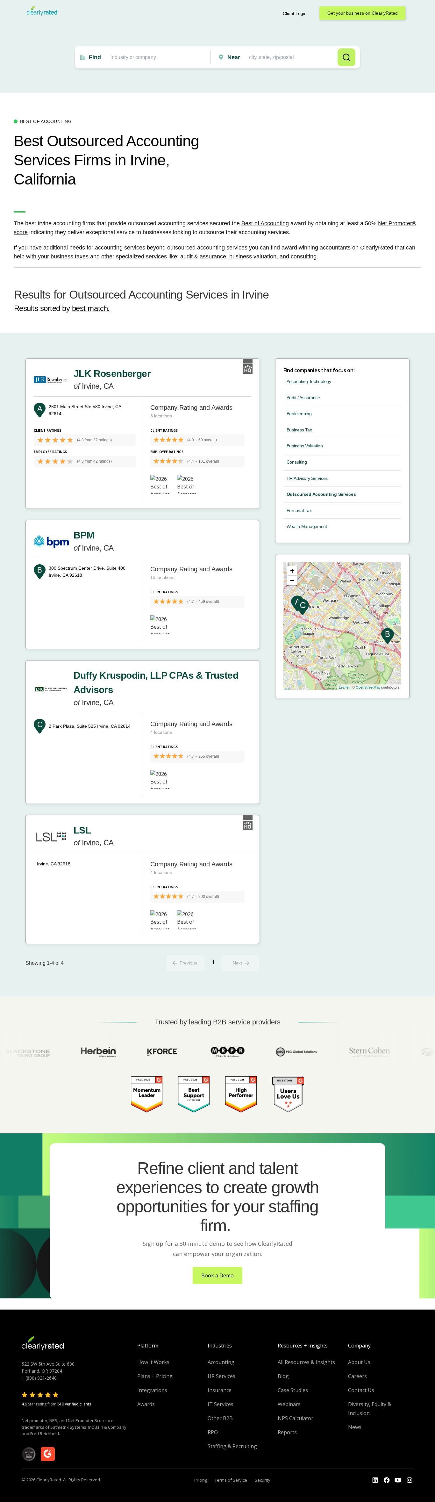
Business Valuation (305, 445)
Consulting (297, 462)
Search (346, 57)
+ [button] (292, 571)
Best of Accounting (265, 223)
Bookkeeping (299, 413)
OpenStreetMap (368, 687)
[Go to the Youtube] (386, 1480)
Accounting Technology (309, 381)
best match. (91, 308)
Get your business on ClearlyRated (362, 13)
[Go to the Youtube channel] (398, 1480)
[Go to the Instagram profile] (409, 1480)
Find (95, 57)
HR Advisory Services (307, 478)
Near (233, 57)
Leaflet (344, 687)
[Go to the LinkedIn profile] (375, 1480)
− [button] (292, 580)
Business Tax (299, 429)
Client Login (295, 13)
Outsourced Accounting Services (321, 494)
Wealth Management (307, 526)
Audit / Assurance (303, 397)
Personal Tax (299, 510)
